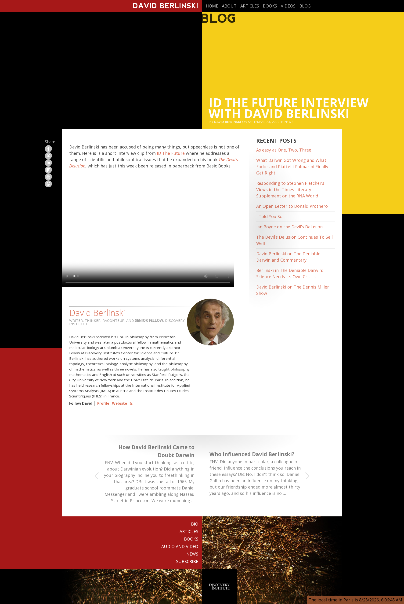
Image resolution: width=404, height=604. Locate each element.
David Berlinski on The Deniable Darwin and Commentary (288, 257)
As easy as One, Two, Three (283, 150)
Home (212, 6)
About (229, 6)
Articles (249, 6)
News (289, 121)
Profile (103, 403)
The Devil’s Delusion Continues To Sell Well (294, 240)
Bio (194, 524)
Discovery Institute (219, 586)
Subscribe (187, 561)
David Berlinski (227, 121)
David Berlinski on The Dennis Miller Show (292, 290)
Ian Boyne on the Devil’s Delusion (289, 227)
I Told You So (269, 216)
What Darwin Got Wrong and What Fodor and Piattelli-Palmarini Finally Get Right (292, 166)
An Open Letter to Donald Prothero (292, 206)
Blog (305, 6)
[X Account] (131, 403)
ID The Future (171, 153)
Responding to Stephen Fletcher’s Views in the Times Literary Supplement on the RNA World (290, 189)
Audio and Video (179, 546)
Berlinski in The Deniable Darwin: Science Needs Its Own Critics (289, 273)
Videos (288, 6)
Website (119, 403)
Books (270, 6)
